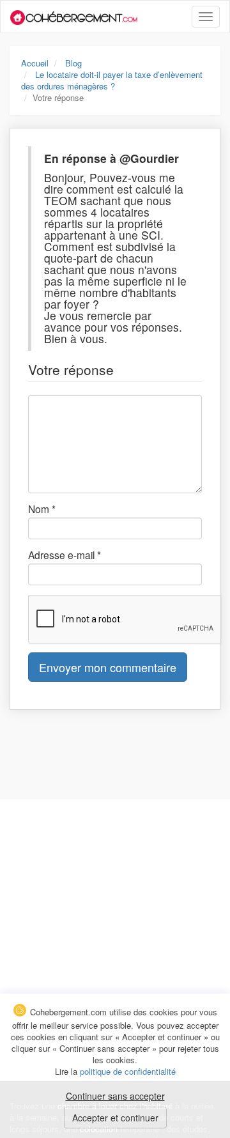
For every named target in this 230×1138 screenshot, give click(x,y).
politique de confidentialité (128, 1071)
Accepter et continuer (115, 1117)
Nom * (42, 508)
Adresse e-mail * (64, 554)
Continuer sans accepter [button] (115, 1095)
